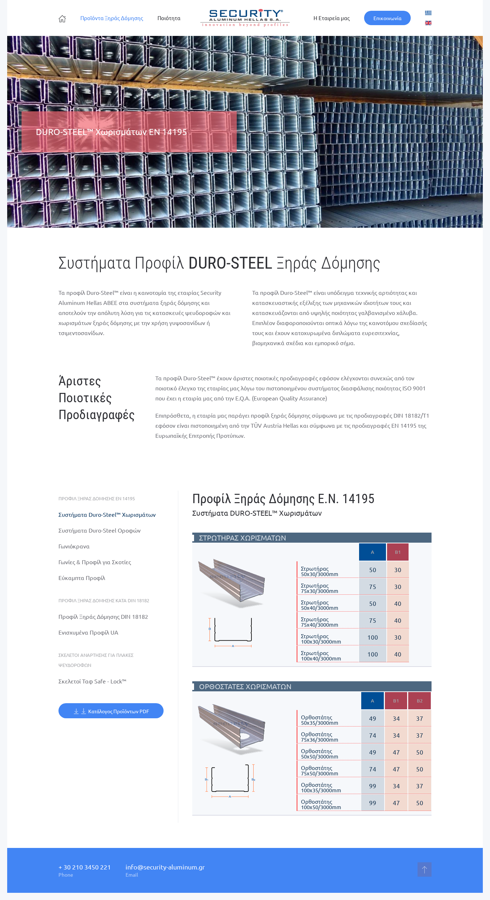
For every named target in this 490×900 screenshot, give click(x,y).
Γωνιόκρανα (74, 545)
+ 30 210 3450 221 (84, 867)
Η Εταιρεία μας (332, 17)
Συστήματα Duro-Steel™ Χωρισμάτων (107, 514)
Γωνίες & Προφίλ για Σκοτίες (94, 561)
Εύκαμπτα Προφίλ (81, 577)
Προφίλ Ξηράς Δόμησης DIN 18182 (103, 616)
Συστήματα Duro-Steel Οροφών (99, 530)
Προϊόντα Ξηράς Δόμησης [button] (111, 17)
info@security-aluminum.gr (165, 867)
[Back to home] (245, 18)
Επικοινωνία (387, 18)
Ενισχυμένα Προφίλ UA (88, 632)
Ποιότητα (168, 17)
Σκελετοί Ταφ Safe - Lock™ (92, 681)
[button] (233, 582)
